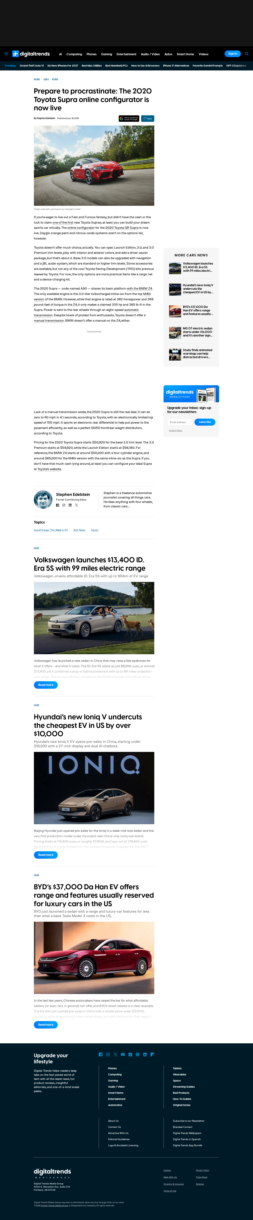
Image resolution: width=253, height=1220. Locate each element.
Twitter (115, 1054)
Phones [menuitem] (91, 54)
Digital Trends (24, 59)
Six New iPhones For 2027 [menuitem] (62, 66)
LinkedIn (145, 1054)
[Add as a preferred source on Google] (129, 118)
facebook (57, 505)
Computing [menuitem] (74, 54)
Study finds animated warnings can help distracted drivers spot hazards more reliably (197, 357)
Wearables (179, 1075)
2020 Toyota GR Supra (122, 227)
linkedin (70, 505)
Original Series (181, 1105)
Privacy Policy (175, 430)
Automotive (115, 1105)
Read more (45, 685)
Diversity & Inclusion (174, 1184)
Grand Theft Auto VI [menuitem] (32, 66)
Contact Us (114, 1126)
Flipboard (152, 1054)
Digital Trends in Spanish (187, 1139)
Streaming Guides (184, 1087)
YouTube (123, 1054)
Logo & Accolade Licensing (123, 1145)
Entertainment (116, 1099)
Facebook (100, 1054)
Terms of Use (170, 1190)
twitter (76, 505)
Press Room (201, 1177)
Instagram (108, 1054)
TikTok (130, 1054)
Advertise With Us (118, 1133)
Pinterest (137, 1054)
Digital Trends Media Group (54, 1205)
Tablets (177, 1068)
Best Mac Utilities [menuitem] (92, 66)
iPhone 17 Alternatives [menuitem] (176, 66)
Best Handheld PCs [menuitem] (116, 66)
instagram (63, 505)
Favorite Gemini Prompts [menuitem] (208, 66)
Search (246, 53)
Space (177, 1081)
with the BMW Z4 (139, 288)
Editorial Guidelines (119, 1139)
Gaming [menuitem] (106, 54)
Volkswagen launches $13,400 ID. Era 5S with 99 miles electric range (198, 269)
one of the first (63, 222)
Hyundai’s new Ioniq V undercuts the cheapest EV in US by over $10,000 (198, 290)
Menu (6, 53)
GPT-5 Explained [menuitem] (236, 66)
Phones (112, 1068)
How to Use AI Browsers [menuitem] (145, 66)
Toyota (94, 529)
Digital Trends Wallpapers (187, 1133)
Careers (167, 1170)
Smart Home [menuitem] (185, 54)
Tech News (79, 529)
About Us (113, 1120)
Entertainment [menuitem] (126, 54)
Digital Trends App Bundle (187, 1145)
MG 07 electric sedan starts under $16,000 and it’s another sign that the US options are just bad (197, 335)
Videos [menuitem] (203, 54)
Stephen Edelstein (46, 118)
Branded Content (182, 1126)
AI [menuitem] (60, 54)
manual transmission (49, 320)
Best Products (181, 1093)
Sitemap (200, 1184)
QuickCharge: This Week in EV (51, 529)
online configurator (81, 227)
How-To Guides (182, 1099)
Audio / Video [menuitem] (150, 54)
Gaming (113, 1081)
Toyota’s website (49, 469)
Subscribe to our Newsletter (188, 1120)
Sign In (232, 54)
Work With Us (170, 1177)
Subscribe (205, 422)
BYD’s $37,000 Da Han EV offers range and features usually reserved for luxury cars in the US (197, 314)
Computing (115, 1075)
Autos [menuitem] (168, 54)
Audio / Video (116, 1087)
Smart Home (115, 1093)
